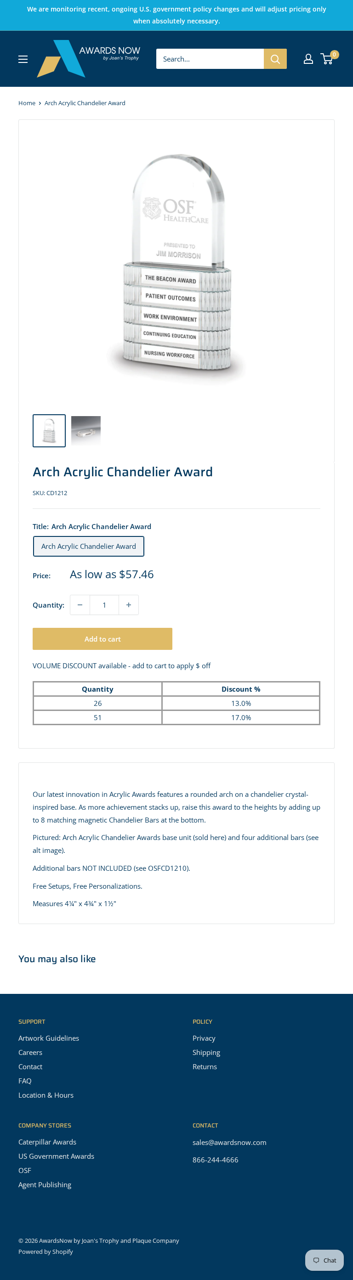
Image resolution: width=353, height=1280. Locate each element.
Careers (30, 1052)
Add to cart (103, 638)
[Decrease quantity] (80, 605)
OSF (24, 1170)
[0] (327, 58)
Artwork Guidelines (48, 1038)
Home (26, 103)
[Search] (275, 59)
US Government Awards (56, 1156)
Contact (30, 1066)
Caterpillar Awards (47, 1141)
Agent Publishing (44, 1184)
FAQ (25, 1080)
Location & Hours (46, 1095)
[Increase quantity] (128, 605)
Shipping (206, 1052)
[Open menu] (23, 59)
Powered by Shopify (45, 1251)
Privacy (204, 1038)
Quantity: (48, 604)
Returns (205, 1066)
